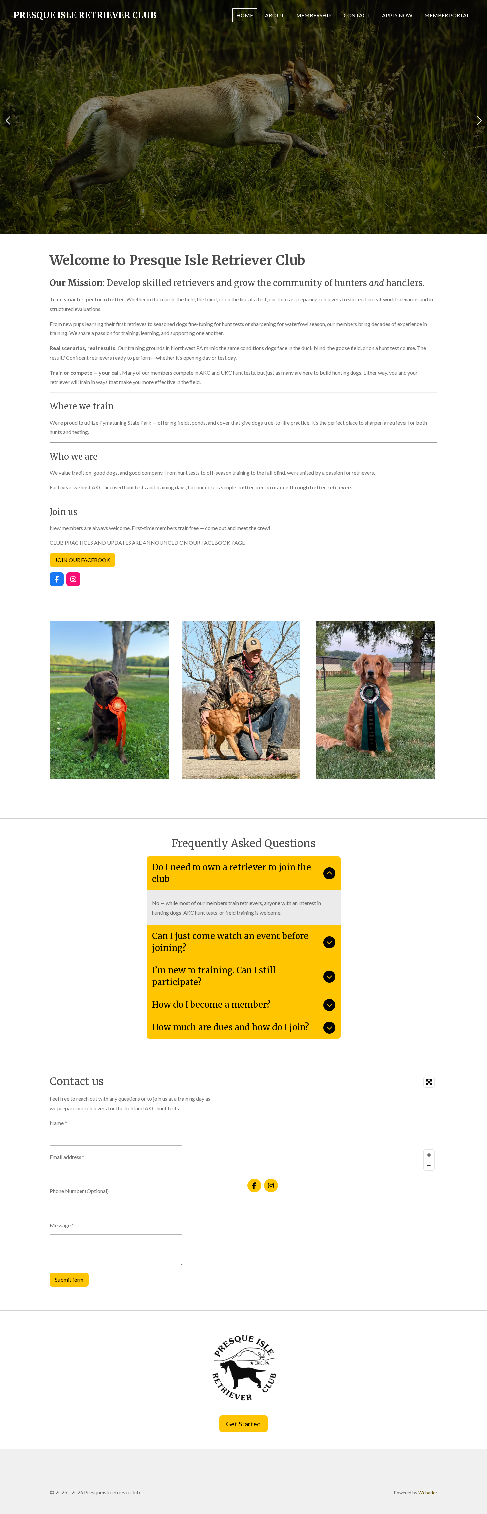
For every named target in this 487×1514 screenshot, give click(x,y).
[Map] (342, 1123)
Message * (62, 1225)
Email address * (67, 1157)
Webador (427, 1492)
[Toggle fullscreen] (429, 1082)
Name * (58, 1123)
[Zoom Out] (429, 1165)
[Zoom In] (429, 1155)
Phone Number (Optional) (79, 1191)
